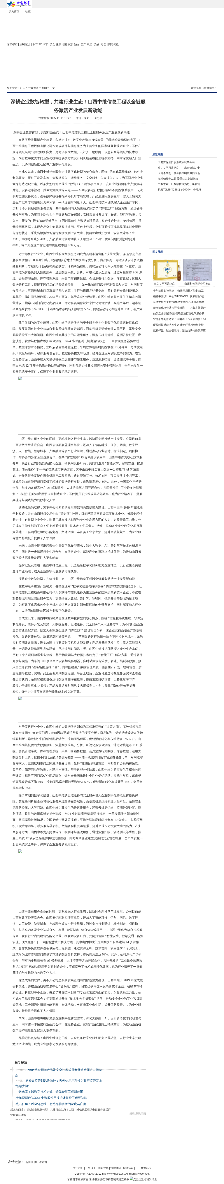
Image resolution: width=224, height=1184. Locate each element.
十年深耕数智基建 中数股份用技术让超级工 (178, 290)
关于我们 (78, 1168)
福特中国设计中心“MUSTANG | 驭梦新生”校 (178, 296)
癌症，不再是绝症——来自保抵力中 (179, 167)
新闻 (44, 87)
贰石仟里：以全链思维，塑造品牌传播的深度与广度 (51, 1104)
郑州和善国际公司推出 (197, 283)
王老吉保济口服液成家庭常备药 (176, 162)
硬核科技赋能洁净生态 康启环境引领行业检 (178, 324)
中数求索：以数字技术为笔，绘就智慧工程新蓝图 (49, 1091)
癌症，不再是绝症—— (167, 283)
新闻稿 (29, 1162)
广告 (22, 87)
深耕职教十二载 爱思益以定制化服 (178, 178)
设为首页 (14, 11)
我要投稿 (103, 1168)
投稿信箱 (128, 1168)
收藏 (28, 11)
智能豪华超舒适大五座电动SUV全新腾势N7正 (180, 319)
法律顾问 (115, 1168)
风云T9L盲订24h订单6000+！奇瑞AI (179, 189)
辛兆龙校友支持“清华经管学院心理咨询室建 (178, 302)
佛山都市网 (40, 1162)
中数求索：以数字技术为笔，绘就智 (179, 184)
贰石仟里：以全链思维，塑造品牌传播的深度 (179, 330)
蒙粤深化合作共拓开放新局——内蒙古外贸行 (179, 307)
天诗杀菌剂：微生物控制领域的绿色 (179, 173)
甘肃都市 (12, 44)
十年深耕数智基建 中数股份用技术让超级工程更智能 (51, 1098)
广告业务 (91, 1168)
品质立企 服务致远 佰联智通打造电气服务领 (178, 313)
